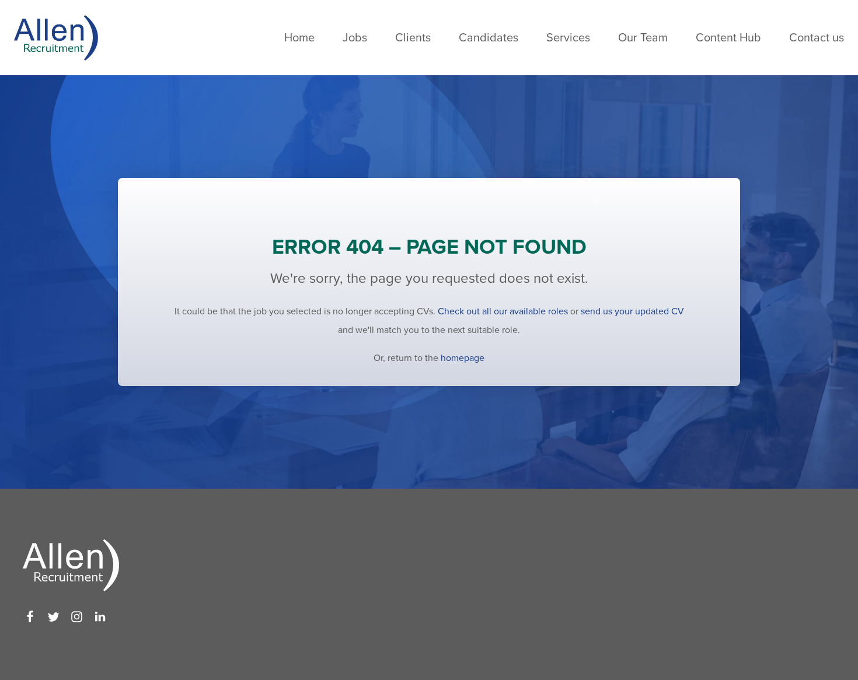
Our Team (643, 38)
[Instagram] (76, 616)
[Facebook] (30, 616)
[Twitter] (53, 616)
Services (568, 38)
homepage (462, 358)
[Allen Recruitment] (56, 38)
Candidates (488, 38)
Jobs (355, 38)
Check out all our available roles (503, 311)
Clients (413, 38)
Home (299, 38)
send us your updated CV (632, 311)
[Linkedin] (100, 616)
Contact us (816, 38)
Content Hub (728, 38)
